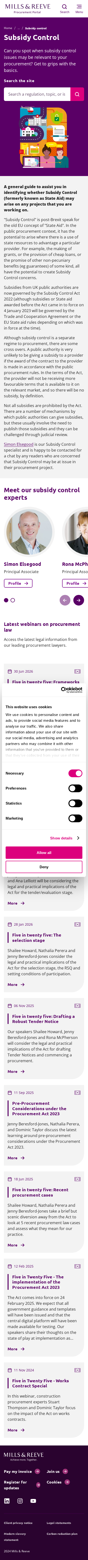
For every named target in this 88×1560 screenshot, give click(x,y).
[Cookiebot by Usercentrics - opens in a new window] (62, 690)
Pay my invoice (18, 1471)
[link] (7, 1501)
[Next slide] (78, 600)
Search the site (19, 80)
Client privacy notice (18, 1523)
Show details (61, 838)
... (19, 28)
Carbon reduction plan (62, 1534)
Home (8, 28)
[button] (6, 600)
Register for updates (15, 1484)
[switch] (75, 788)
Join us (53, 1471)
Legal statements (59, 1523)
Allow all (44, 853)
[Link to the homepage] (30, 8)
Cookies (54, 1481)
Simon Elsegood (18, 444)
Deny (44, 867)
